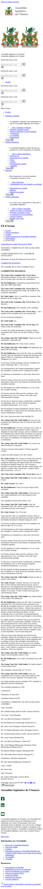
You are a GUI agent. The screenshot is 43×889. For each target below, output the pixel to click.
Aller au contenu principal (10, 2)
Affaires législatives (12, 232)
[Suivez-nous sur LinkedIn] (2, 806)
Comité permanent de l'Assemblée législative (20, 236)
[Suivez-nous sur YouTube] (3, 815)
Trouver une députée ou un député (17, 871)
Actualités (8, 859)
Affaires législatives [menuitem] (12, 142)
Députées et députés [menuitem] (12, 116)
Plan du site (5, 837)
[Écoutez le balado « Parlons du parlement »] (2, 809)
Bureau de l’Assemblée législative (17, 845)
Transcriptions (10, 238)
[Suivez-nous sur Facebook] (3, 800)
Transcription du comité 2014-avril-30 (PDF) (16, 244)
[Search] (2, 67)
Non (34, 783)
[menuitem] (21, 128)
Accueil (8, 230)
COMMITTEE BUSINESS (10, 263)
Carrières (8, 849)
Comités (8, 234)
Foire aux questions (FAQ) (14, 873)
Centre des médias (11, 875)
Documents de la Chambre (14, 867)
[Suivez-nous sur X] (2, 802)
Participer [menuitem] (8, 170)
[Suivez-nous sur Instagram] (2, 796)
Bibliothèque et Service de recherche (18, 869)
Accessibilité (9, 857)
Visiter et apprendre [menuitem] (12, 197)
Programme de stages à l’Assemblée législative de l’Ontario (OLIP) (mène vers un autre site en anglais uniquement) (23, 853)
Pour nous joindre (11, 847)
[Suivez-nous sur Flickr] (2, 811)
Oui (28, 783)
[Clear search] (24, 64)
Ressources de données (13, 877)
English (8, 82)
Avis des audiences (12, 879)
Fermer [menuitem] (8, 140)
